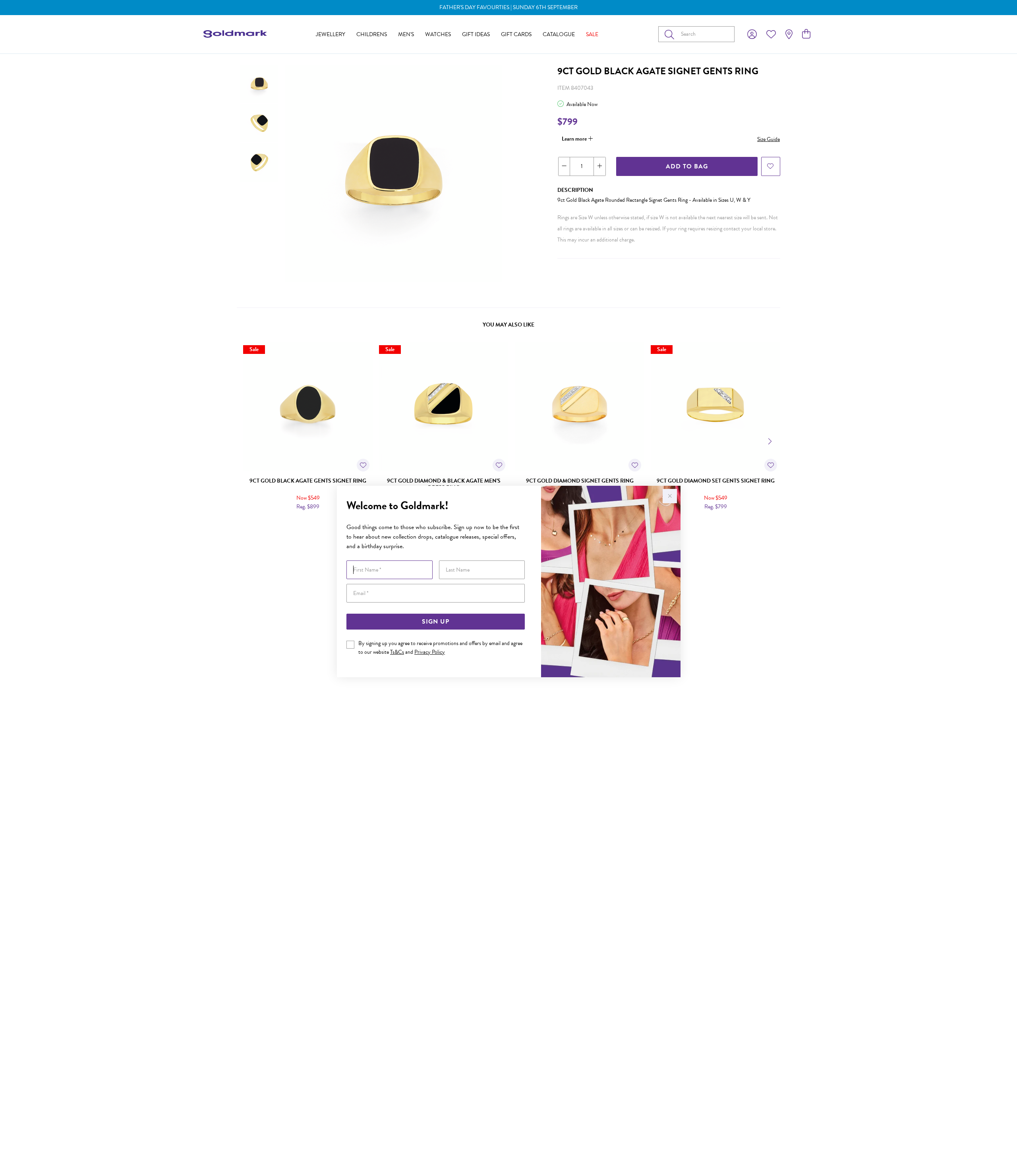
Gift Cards (516, 34)
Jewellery (330, 34)
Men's (406, 34)
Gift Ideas (476, 34)
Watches (438, 34)
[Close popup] (670, 496)
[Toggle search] (671, 34)
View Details (274, 524)
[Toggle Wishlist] (363, 465)
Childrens (371, 34)
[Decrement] (564, 166)
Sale (592, 34)
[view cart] (806, 34)
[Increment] (599, 166)
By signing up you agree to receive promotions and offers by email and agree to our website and (440, 647)
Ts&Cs (397, 652)
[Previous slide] (246, 440)
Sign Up (435, 621)
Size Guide (768, 139)
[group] (508, 7)
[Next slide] (770, 440)
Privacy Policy (429, 652)
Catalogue (559, 34)
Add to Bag (687, 166)
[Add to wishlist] (770, 166)
